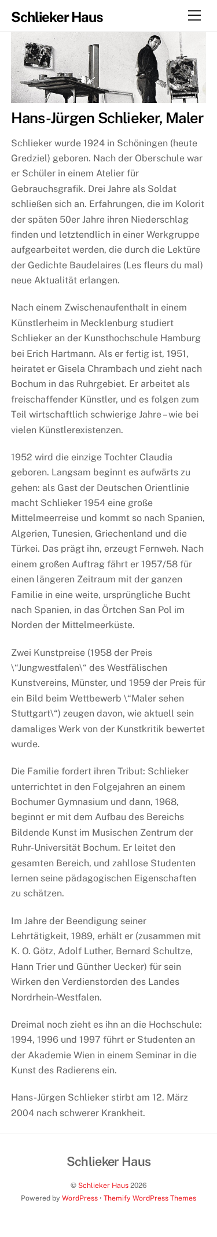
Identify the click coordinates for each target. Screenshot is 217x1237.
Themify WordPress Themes (150, 1198)
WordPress (80, 1198)
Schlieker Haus (103, 1185)
